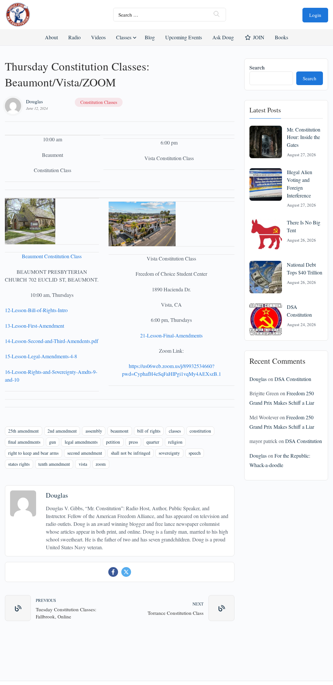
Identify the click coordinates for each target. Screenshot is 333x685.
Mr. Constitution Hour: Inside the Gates (303, 137)
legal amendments (81, 442)
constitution (200, 431)
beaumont (119, 431)
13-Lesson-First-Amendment (34, 325)
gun (52, 442)
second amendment (84, 453)
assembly (94, 431)
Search (257, 67)
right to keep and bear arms (33, 453)
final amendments (24, 442)
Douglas (34, 101)
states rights (19, 464)
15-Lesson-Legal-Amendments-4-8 (41, 356)
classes (175, 431)
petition (113, 442)
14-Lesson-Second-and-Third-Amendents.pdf (51, 340)
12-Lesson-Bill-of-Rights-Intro (36, 310)
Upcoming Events (183, 37)
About (51, 37)
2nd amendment (62, 431)
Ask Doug (222, 37)
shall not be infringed (130, 453)
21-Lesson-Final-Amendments (171, 335)
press (133, 442)
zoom (101, 464)
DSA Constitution (292, 378)
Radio (74, 37)
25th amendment (23, 431)
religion (175, 442)
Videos (98, 37)
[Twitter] (126, 572)
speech (195, 453)
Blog (150, 37)
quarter (152, 442)
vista (83, 464)
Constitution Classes (98, 102)
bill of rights (148, 431)
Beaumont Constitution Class (52, 256)
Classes (123, 37)
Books (281, 37)
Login (315, 15)
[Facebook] (113, 572)
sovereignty (169, 453)
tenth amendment (54, 464)
